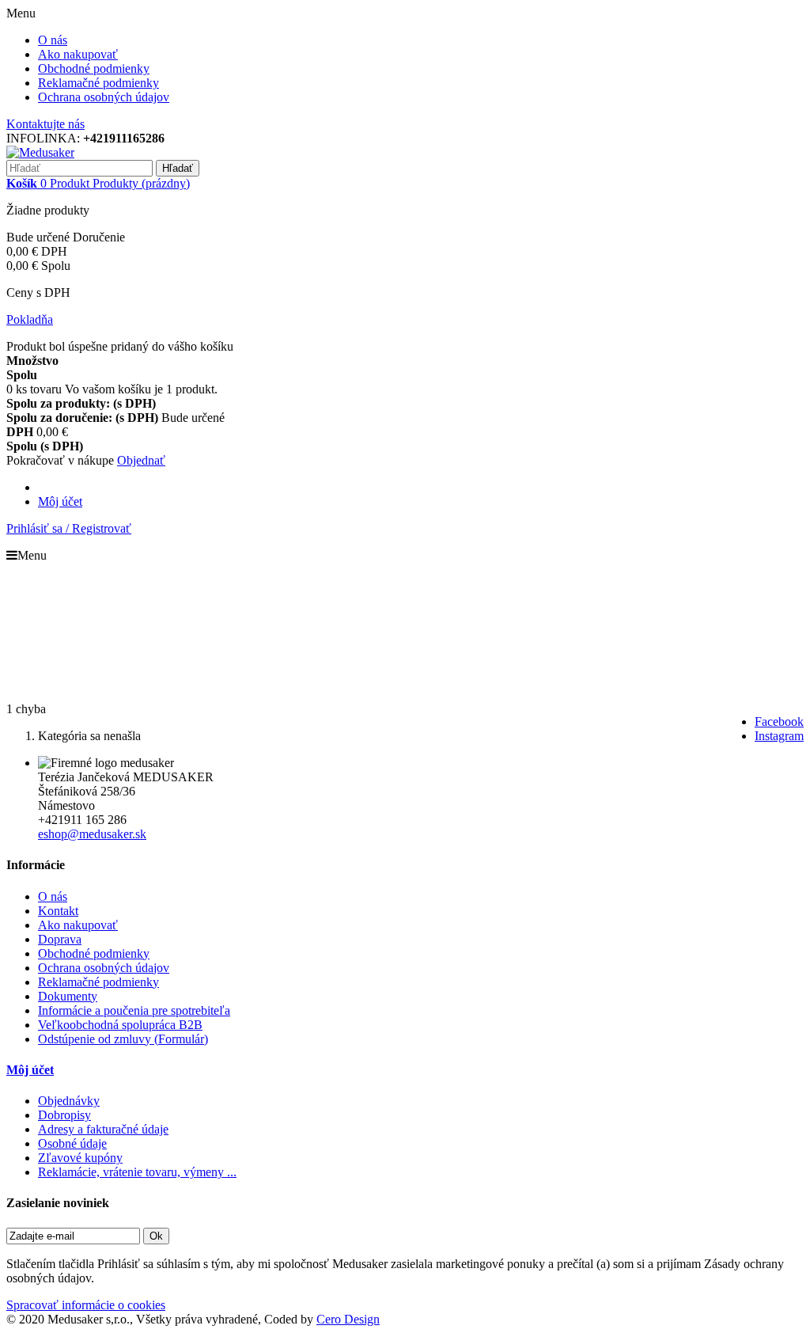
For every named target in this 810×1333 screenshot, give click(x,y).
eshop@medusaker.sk (92, 834)
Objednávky (69, 1100)
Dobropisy (64, 1115)
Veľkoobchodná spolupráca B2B (120, 1024)
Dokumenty (67, 996)
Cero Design (348, 1319)
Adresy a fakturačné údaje (103, 1129)
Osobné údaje (72, 1143)
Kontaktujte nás (45, 124)
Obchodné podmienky (94, 68)
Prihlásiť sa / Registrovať (68, 528)
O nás (52, 40)
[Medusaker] (40, 152)
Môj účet (60, 501)
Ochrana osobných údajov (103, 97)
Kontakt (58, 910)
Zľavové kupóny (80, 1157)
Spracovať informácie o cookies (85, 1305)
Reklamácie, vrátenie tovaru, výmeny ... (137, 1172)
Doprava (59, 939)
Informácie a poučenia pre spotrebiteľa (134, 1010)
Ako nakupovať (78, 54)
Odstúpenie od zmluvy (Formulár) (123, 1039)
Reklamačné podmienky (98, 82)
